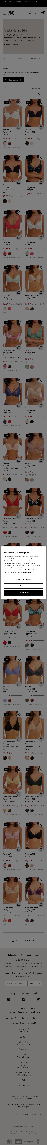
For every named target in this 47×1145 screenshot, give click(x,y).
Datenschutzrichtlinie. (24, 572)
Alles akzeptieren (23, 592)
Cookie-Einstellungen (23, 579)
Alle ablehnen (23, 586)
